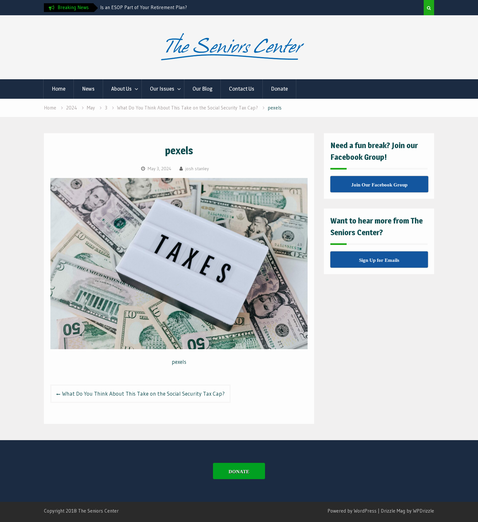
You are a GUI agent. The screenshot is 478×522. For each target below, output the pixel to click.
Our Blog (202, 88)
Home (58, 88)
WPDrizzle (423, 511)
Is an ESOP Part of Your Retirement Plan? (143, 7)
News (88, 88)
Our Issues (162, 88)
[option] (158, 7)
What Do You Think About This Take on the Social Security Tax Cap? (143, 393)
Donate (279, 88)
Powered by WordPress (352, 511)
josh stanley (197, 169)
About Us (121, 88)
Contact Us (241, 88)
